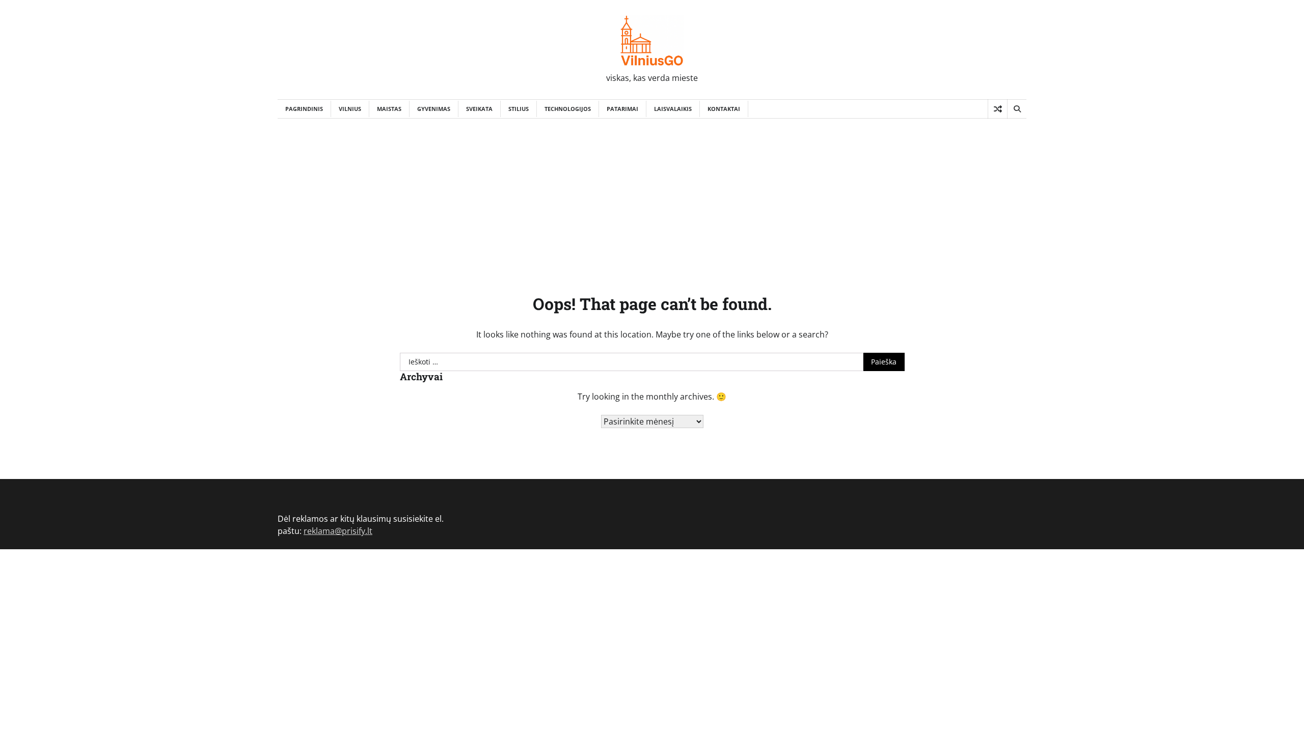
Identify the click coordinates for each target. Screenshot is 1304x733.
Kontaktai (724, 108)
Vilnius (350, 108)
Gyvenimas (433, 108)
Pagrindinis (304, 108)
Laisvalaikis (673, 108)
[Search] (1016, 109)
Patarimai (622, 108)
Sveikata (479, 108)
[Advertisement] (652, 195)
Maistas (389, 108)
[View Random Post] (997, 109)
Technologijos (568, 108)
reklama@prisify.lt (338, 531)
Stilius (518, 108)
